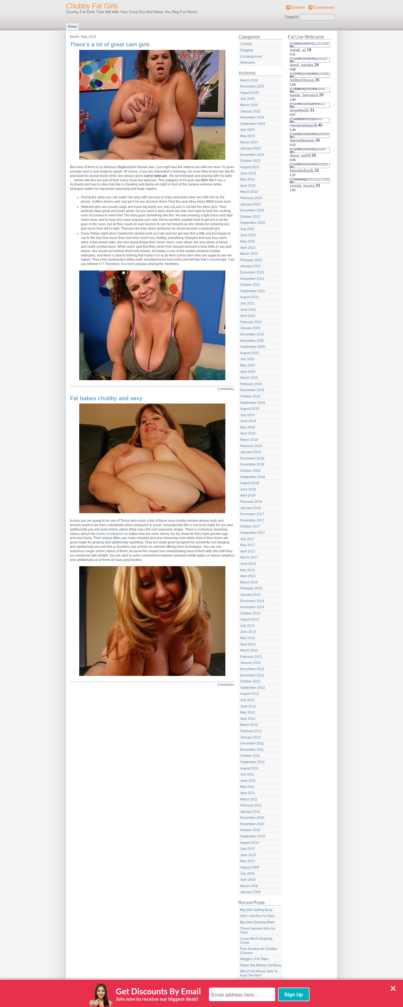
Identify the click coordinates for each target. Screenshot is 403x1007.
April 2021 (248, 316)
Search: (292, 17)
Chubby (246, 44)
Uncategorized (251, 56)
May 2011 (247, 787)
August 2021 (249, 297)
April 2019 (248, 433)
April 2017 (248, 551)
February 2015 (251, 588)
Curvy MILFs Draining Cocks (256, 941)
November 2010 (252, 824)
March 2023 (249, 192)
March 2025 (249, 105)
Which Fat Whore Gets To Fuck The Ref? (259, 973)
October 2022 (250, 217)
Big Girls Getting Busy (256, 910)
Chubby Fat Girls (92, 6)
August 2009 (249, 867)
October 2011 (250, 756)
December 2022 (252, 210)
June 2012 (248, 706)
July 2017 (247, 539)
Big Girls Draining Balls (257, 922)
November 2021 (252, 279)
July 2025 (247, 99)
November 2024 (252, 117)
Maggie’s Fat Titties (254, 959)
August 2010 (249, 843)
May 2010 (247, 861)
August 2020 (249, 353)
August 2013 (249, 619)
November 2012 (252, 675)
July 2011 (247, 774)
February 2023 (251, 198)
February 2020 (251, 384)
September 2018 (252, 477)
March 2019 (249, 440)
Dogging (246, 50)
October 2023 (250, 161)
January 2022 (250, 266)
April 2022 (248, 248)
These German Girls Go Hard (257, 931)
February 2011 (251, 805)
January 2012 (250, 737)
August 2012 (249, 694)
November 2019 (252, 390)
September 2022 (252, 223)
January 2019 (250, 452)
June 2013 (248, 632)
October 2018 (250, 471)
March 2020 (249, 378)
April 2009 (248, 880)
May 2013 (247, 638)
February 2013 (251, 657)
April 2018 (248, 495)
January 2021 (250, 328)
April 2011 (247, 793)
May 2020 (247, 365)
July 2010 (247, 849)
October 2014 (250, 613)
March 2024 (249, 142)
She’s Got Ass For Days (257, 916)
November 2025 (252, 86)
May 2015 (247, 570)
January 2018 (250, 508)
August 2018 (249, 483)
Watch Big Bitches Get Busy (260, 965)
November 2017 (252, 520)
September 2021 (252, 291)
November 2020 (252, 341)
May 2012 (247, 712)
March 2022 (249, 254)
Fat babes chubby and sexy (106, 398)
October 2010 (250, 830)
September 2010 (252, 836)
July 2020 (247, 359)
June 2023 (248, 173)
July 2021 (247, 303)
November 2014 (252, 607)
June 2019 (248, 421)
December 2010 (252, 818)
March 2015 (249, 582)
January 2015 (250, 595)
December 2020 (252, 334)
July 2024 (247, 130)
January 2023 (250, 204)
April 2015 (248, 576)
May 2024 (247, 136)
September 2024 (252, 124)
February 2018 (251, 502)
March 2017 (249, 557)
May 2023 (247, 179)
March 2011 (249, 799)
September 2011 (252, 762)
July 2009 (247, 874)
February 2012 (251, 731)
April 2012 (248, 719)
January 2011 (250, 812)
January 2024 (250, 148)
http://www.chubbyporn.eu (109, 534)
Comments (324, 7)
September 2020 (252, 347)
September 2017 (252, 533)
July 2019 (247, 415)
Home (72, 27)
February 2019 (251, 446)
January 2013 (250, 663)
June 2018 (248, 489)
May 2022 (247, 241)
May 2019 (247, 427)
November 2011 (252, 750)
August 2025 (249, 93)
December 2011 (252, 743)
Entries (298, 7)
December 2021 (252, 272)
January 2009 (250, 892)
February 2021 (251, 322)
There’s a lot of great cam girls (110, 44)
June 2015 (248, 564)
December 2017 (252, 514)
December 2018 (252, 458)
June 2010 (248, 855)
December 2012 (252, 669)
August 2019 (249, 409)
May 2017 (247, 545)
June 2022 (248, 235)
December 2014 (252, 601)
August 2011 (249, 768)
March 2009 (249, 886)
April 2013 (248, 644)
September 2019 (252, 403)
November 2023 (252, 155)
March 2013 (249, 650)
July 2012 (247, 700)
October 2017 (250, 526)
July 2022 (247, 229)
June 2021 (248, 310)
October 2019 (250, 396)
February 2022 (251, 260)
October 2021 (250, 285)
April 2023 (248, 186)
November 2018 (252, 464)
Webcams (247, 62)
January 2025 (250, 111)
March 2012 (249, 725)
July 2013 (247, 626)
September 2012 (252, 688)
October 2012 (250, 681)
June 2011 (248, 781)
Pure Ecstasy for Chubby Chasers (258, 951)
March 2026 (249, 80)
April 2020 (248, 372)
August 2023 (249, 167)
